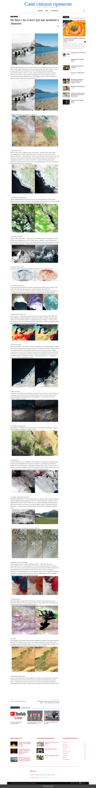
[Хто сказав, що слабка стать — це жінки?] (51, 716)
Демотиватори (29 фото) (51, 749)
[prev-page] (11, 726)
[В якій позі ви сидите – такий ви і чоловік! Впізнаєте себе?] (35, 716)
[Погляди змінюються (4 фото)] (66, 54)
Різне (16, 14)
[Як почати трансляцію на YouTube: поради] (18, 716)
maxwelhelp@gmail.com (45, 777)
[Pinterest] (18, 29)
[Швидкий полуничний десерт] (66, 88)
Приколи (40, 10)
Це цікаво (20, 14)
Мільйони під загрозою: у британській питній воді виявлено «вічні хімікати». (25, 759)
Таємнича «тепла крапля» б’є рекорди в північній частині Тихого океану (78, 95)
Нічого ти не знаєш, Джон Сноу (18, 701)
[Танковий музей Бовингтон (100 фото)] (66, 67)
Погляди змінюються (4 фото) (78, 52)
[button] (84, 11)
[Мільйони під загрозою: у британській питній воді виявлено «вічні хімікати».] (13, 759)
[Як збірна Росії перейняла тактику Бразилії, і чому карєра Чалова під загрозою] (66, 81)
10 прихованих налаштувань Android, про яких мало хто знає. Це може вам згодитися (48, 702)
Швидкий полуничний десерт (78, 86)
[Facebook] (11, 29)
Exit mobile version (48, 786)
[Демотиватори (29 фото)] (40, 750)
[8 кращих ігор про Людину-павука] (66, 102)
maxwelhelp (65, 41)
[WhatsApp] (21, 29)
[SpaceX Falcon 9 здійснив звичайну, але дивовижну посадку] (13, 744)
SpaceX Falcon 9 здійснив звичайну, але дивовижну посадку (25, 744)
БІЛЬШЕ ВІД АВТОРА (25, 707)
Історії (46, 10)
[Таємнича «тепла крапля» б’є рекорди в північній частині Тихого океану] (66, 95)
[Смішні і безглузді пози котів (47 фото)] (40, 744)
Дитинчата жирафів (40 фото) (52, 755)
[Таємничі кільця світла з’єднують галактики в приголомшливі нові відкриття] (13, 751)
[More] (24, 29)
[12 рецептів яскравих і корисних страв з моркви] (74, 28)
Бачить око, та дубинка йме (77, 72)
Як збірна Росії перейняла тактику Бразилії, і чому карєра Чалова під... (77, 81)
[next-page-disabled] (13, 726)
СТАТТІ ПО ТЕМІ (15, 707)
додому (11, 14)
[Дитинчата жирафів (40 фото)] (40, 757)
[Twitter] (15, 29)
